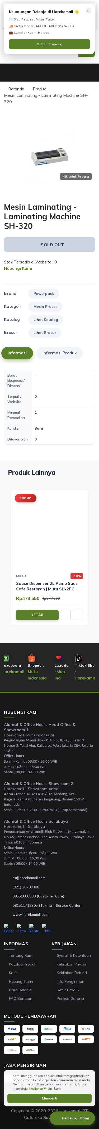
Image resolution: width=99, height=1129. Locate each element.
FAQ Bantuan (20, 998)
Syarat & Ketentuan (74, 955)
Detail (37, 615)
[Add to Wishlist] (93, 197)
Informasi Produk (60, 352)
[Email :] (8, 878)
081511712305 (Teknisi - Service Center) (47, 905)
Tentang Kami (21, 955)
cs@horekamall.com (28, 877)
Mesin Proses (45, 306)
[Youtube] (34, 929)
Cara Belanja (20, 990)
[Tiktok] (46, 929)
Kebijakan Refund (72, 972)
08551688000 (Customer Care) (38, 896)
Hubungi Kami (21, 981)
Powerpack (44, 293)
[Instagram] (21, 929)
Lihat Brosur (45, 332)
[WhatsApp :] (8, 896)
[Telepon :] (8, 887)
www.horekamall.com (30, 914)
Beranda (15, 88)
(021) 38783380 (25, 887)
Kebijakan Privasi (71, 964)
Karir (13, 972)
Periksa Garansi (70, 998)
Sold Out (52, 244)
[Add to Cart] (66, 615)
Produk (39, 88)
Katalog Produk (22, 964)
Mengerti (49, 1098)
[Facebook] (8, 929)
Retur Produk (68, 990)
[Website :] (8, 914)
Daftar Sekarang (49, 44)
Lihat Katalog (46, 319)
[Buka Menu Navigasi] (6, 72)
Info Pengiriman (70, 981)
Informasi (17, 352)
